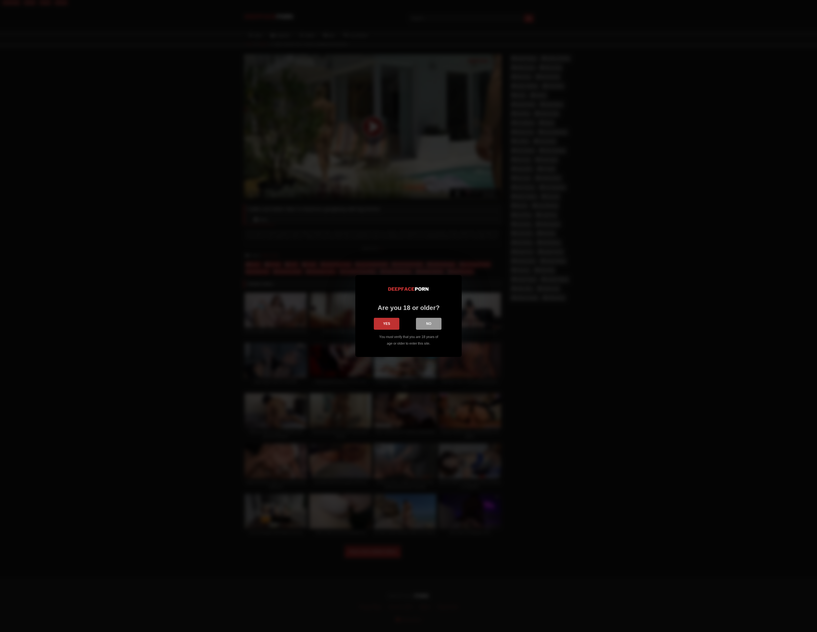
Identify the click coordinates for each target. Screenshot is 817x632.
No (428, 323)
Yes (386, 323)
